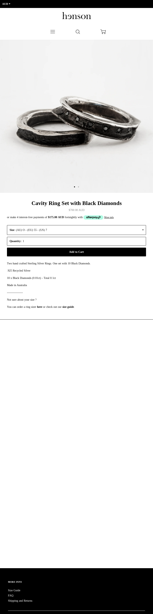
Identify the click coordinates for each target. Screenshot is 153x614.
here (39, 306)
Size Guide (14, 590)
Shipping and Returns (20, 600)
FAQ (10, 595)
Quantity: (16, 241)
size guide (68, 306)
